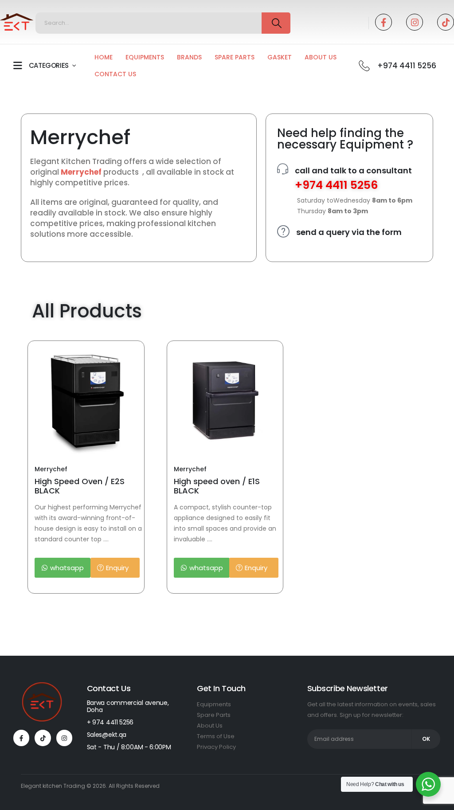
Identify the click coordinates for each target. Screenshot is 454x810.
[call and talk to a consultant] (282, 169)
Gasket (279, 57)
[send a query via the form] (283, 231)
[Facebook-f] (21, 738)
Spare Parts (234, 57)
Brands (189, 57)
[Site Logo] (16, 22)
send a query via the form (349, 232)
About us (321, 57)
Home (103, 57)
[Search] (276, 23)
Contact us (115, 74)
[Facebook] (383, 22)
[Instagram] (414, 22)
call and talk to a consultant (353, 170)
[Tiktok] (445, 22)
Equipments (144, 57)
